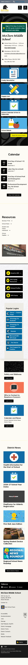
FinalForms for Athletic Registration (13, 505)
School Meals (6, 130)
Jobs (2, 618)
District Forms (5, 629)
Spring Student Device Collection (13, 542)
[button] (10, 1)
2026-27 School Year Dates (12, 486)
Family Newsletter (7, 80)
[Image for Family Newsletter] (14, 73)
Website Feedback (6, 636)
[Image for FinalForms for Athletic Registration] (14, 496)
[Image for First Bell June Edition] (14, 516)
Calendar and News (12, 418)
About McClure (5, 599)
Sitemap (3, 621)
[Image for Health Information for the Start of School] (14, 457)
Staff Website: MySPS (7, 624)
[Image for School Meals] (14, 123)
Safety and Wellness (12, 374)
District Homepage (6, 626)
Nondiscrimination (6, 616)
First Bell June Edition (12, 524)
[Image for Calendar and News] (14, 410)
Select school (5, 1)
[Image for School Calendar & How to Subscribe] (14, 105)
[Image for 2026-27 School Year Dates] (14, 477)
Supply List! (5, 96)
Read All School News (19, 135)
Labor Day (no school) (16, 169)
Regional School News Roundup (13, 562)
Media (2, 634)
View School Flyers (10, 607)
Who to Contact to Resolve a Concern (12, 396)
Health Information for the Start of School (13, 466)
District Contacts (5, 631)
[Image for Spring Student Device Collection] (14, 534)
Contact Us (4, 602)
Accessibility (4, 613)
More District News (13, 571)
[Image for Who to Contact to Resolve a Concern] (14, 387)
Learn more (9, 378)
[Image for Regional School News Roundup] (14, 553)
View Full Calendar (14, 195)
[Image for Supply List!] (14, 89)
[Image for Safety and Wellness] (14, 366)
